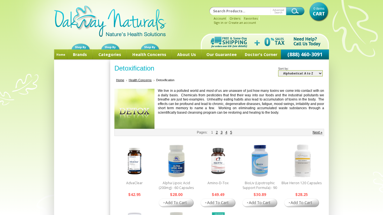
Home (60, 55)
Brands (80, 54)
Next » (317, 132)
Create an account (242, 22)
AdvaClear (134, 183)
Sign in (218, 22)
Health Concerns (149, 54)
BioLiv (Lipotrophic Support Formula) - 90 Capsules (260, 188)
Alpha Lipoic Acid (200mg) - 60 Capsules (176, 185)
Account (220, 18)
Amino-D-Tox (218, 183)
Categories (109, 54)
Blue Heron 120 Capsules (302, 183)
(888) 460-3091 (304, 54)
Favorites (251, 18)
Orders (235, 18)
